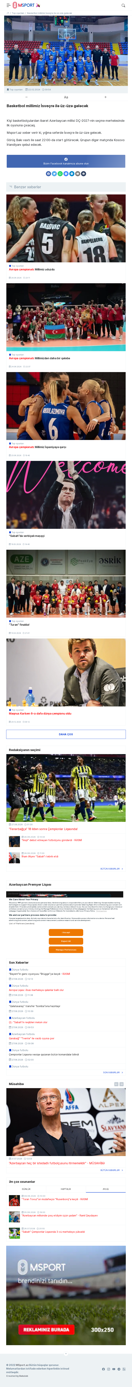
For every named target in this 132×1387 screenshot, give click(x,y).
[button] (123, 5)
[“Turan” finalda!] (66, 584)
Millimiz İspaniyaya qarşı (37, 447)
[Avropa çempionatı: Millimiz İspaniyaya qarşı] (66, 406)
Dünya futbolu (20, 969)
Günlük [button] (26, 1189)
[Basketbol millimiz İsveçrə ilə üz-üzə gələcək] (66, 51)
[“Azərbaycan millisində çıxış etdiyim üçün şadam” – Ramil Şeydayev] (14, 1216)
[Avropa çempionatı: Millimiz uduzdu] (66, 228)
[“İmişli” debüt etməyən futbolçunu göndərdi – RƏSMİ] (14, 841)
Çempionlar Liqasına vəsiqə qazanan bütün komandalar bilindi (44, 1054)
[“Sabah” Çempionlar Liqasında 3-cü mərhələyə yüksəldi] (14, 1233)
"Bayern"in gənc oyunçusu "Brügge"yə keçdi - (39, 974)
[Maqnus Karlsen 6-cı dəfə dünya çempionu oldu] (66, 672)
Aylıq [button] (106, 1189)
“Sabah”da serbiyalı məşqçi (27, 535)
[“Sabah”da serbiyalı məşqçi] (66, 495)
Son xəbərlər (111, 1072)
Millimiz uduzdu (32, 269)
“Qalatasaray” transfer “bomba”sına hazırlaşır (34, 1006)
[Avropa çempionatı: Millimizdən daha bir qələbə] (66, 317)
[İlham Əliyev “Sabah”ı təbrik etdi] (14, 857)
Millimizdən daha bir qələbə (39, 358)
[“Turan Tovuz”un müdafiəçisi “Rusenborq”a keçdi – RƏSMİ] (14, 1200)
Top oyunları (16, 89)
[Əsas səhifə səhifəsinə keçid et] (8, 13)
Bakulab (23, 1375)
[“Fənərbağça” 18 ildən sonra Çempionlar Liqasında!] (66, 788)
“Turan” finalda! (19, 624)
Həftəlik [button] (66, 1189)
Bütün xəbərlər (110, 868)
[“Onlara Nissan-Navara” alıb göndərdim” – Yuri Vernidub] (66, 1122)
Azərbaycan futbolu (23, 1018)
